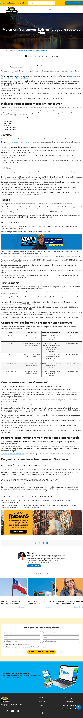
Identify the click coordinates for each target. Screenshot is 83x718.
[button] (35, 56)
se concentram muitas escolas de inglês (21, 142)
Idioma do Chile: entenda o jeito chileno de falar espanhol (12, 602)
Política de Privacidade (38, 647)
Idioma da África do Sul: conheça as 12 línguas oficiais (41, 602)
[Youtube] (12, 711)
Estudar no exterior (10, 50)
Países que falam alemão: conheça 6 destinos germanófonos (69, 602)
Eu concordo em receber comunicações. (16, 645)
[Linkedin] (18, 711)
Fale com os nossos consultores (12, 454)
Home (1, 50)
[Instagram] (7, 711)
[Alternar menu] (50, 10)
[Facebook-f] (1, 711)
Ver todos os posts (34, 565)
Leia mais (21, 607)
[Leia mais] (26, 607)
